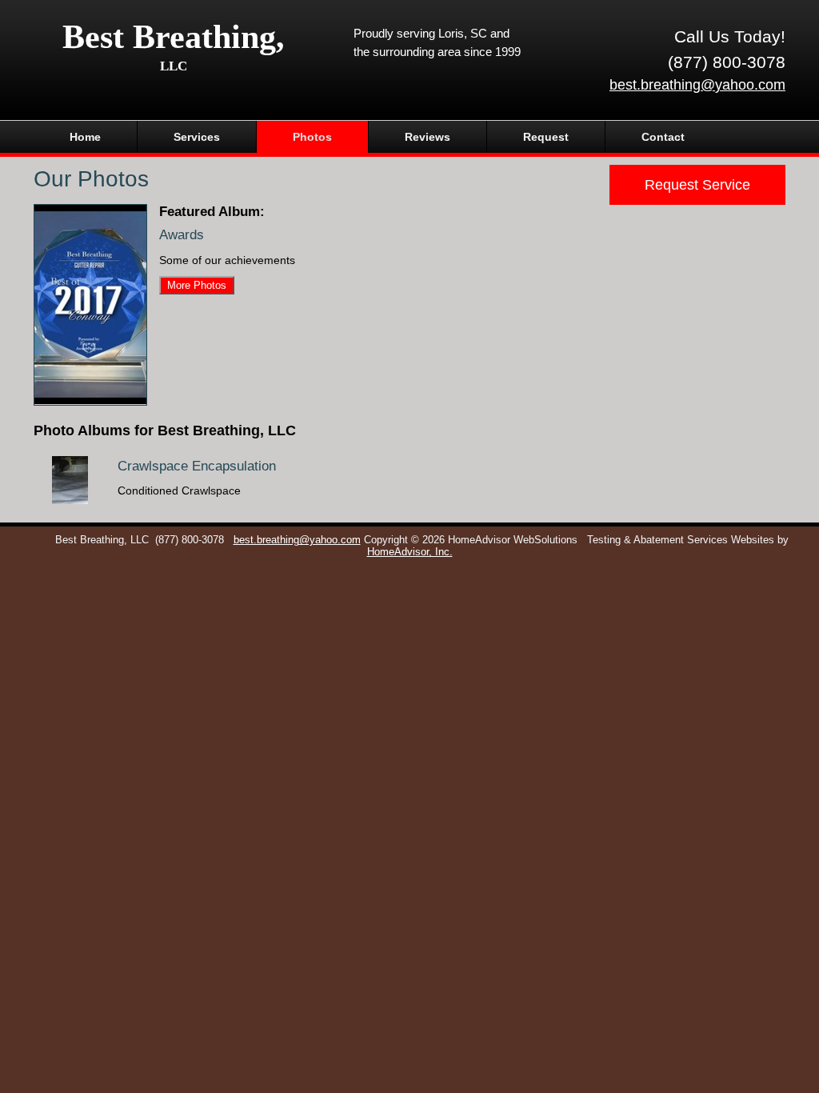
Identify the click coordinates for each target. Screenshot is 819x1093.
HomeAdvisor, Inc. (410, 552)
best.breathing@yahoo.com (697, 85)
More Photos (196, 285)
